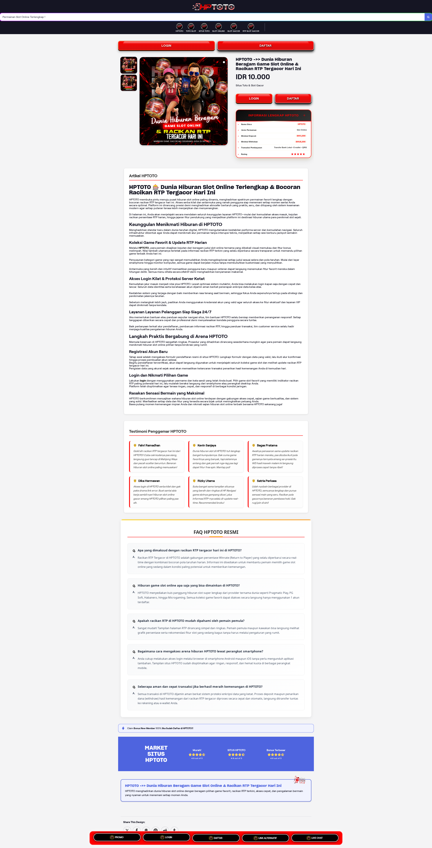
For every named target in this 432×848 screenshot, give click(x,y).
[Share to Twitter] (127, 830)
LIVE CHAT (317, 838)
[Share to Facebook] (137, 830)
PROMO (119, 837)
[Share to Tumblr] (174, 830)
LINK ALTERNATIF (268, 838)
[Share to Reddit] (165, 830)
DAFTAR (266, 45)
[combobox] (212, 17)
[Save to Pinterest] (156, 830)
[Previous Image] (142, 101)
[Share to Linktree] (146, 830)
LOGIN (166, 45)
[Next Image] (225, 101)
